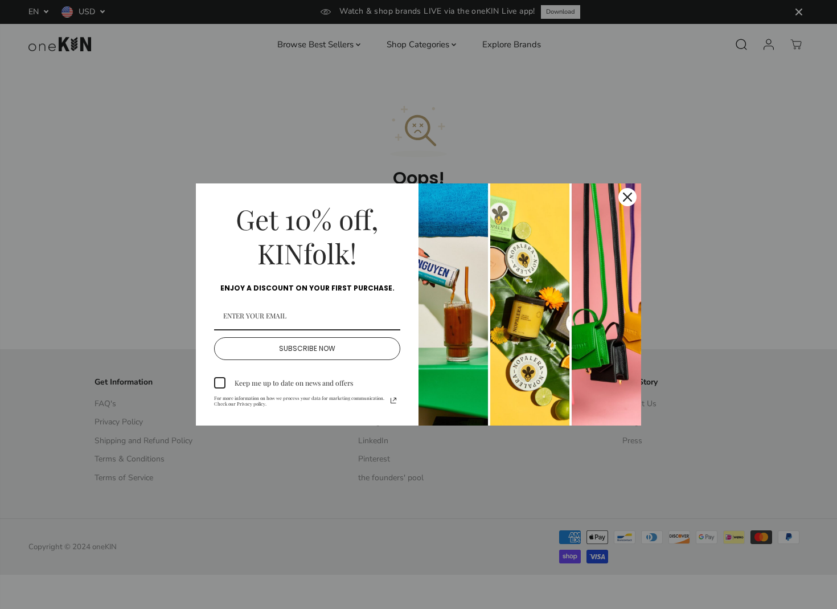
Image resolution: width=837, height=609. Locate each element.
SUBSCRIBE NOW (307, 348)
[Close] (627, 197)
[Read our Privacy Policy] (393, 400)
